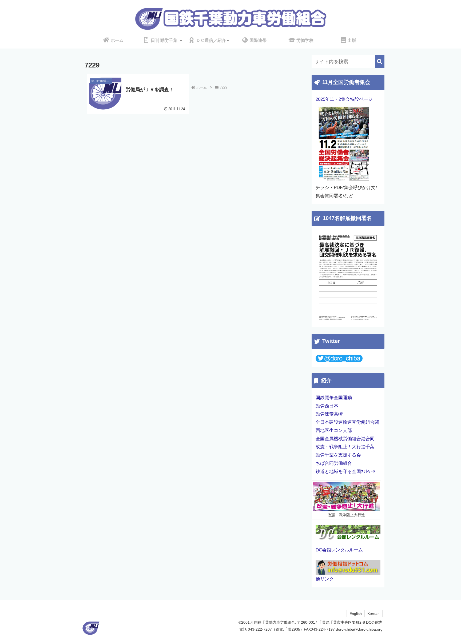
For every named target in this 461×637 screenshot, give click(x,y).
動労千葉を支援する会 (338, 455)
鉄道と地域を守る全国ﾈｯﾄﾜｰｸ (345, 471)
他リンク (325, 579)
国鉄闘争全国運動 (334, 397)
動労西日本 (327, 405)
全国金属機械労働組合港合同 (345, 438)
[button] (379, 61)
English (355, 613)
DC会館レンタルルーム (339, 549)
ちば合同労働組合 (334, 463)
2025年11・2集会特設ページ (344, 99)
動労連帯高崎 (329, 413)
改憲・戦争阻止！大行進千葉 (345, 446)
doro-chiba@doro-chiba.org (359, 629)
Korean (373, 613)
